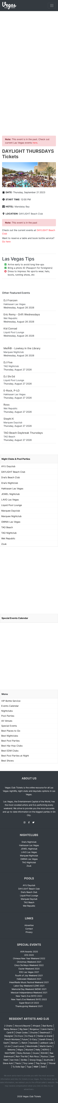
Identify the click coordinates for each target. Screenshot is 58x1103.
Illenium (14, 1043)
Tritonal (51, 1063)
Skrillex (24, 1060)
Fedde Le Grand (44, 1036)
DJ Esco (19, 1036)
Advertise (29, 925)
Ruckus (44, 1056)
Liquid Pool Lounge (11, 505)
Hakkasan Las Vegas (12, 488)
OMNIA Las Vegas (10, 521)
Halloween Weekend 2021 (29, 979)
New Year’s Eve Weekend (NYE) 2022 (29, 999)
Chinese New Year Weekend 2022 (29, 958)
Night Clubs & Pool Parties (16, 458)
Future (25, 1039)
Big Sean (24, 1029)
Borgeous (34, 1029)
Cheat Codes (21, 1032)
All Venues (6, 720)
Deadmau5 (45, 1032)
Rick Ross (34, 1056)
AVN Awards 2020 (29, 951)
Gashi (6, 1043)
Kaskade (33, 1043)
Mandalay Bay (22, 206)
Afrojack (36, 1025)
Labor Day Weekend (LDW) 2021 (29, 986)
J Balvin (23, 1043)
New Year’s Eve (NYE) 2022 (29, 996)
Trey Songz (41, 1063)
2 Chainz (8, 1025)
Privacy (29, 932)
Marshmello (32, 1046)
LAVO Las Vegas (10, 499)
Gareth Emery (45, 1039)
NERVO (45, 1049)
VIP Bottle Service (10, 700)
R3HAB (44, 1053)
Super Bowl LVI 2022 (29, 1003)
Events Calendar (10, 705)
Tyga (29, 1066)
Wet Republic (8, 538)
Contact (29, 928)
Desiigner (8, 1036)
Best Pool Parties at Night (15, 755)
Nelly (37, 1049)
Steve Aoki (8, 1063)
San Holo (14, 1060)
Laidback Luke (46, 1043)
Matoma (11, 1049)
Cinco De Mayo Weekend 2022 (29, 965)
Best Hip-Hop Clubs (12, 745)
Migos (20, 1049)
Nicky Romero (24, 1053)
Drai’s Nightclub (9, 483)
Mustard (29, 1049)
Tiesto (18, 1063)
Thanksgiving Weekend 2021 (29, 1006)
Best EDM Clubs (9, 750)
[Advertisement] (29, 42)
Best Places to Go (10, 730)
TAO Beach (7, 527)
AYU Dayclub (8, 466)
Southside (48, 1060)
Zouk (4, 544)
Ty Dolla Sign (19, 1066)
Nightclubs (7, 710)
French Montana (12, 1039)
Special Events (9, 725)
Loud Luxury (18, 1046)
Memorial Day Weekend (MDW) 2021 (29, 989)
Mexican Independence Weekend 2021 (29, 992)
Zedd (43, 1066)
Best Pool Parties (10, 740)
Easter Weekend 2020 (29, 968)
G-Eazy (33, 1039)
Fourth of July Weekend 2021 (29, 975)
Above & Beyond (22, 1025)
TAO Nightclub (9, 532)
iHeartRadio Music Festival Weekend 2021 (29, 982)
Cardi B (10, 1032)
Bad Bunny (48, 1025)
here (35, 142)
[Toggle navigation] (52, 5)
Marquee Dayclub (10, 510)
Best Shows (7, 760)
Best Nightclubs (9, 735)
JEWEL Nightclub (10, 494)
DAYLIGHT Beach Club (31, 213)
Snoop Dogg (36, 1060)
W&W (36, 1066)
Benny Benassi (10, 1029)
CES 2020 (29, 955)
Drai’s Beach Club (10, 477)
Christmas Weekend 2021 (29, 962)
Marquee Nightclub (11, 516)
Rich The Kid (22, 1056)
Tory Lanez (28, 1063)
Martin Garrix (46, 1046)
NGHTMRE (10, 1053)
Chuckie (34, 1032)
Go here (6, 241)
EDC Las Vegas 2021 (29, 972)
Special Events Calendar (15, 618)
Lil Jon (8, 1046)
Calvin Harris (47, 1029)
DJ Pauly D (30, 1036)
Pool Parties (7, 715)
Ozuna (36, 1053)
